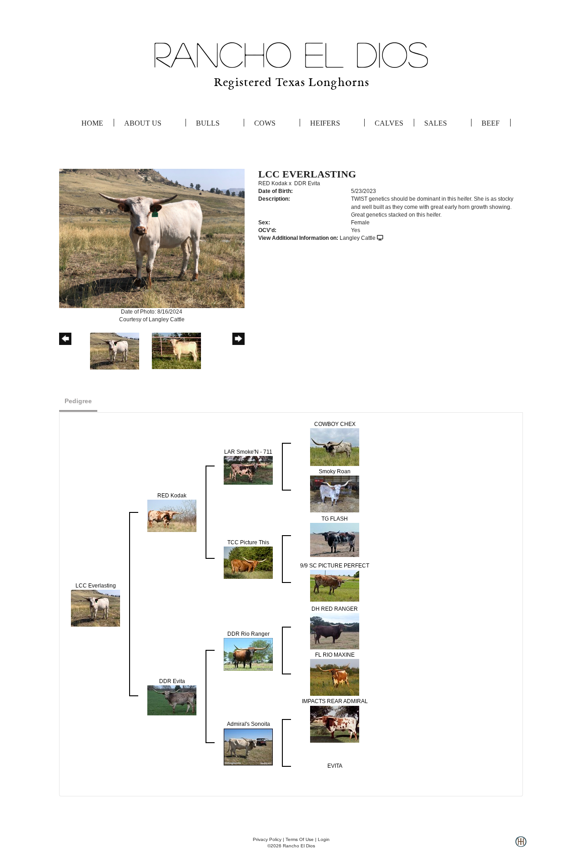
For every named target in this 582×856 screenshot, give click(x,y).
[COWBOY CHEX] (334, 447)
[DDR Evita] (171, 700)
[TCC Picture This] (248, 562)
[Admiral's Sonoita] (248, 746)
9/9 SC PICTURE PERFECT (334, 565)
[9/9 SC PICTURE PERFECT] (334, 585)
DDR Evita (307, 183)
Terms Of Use (300, 839)
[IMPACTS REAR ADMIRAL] (334, 723)
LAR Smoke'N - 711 (248, 452)
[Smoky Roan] (334, 494)
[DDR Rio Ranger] (248, 654)
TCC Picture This (248, 542)
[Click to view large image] (152, 238)
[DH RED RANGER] (334, 631)
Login (324, 839)
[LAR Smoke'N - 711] (248, 470)
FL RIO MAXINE (335, 655)
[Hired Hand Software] (521, 845)
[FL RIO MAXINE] (334, 677)
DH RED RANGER (334, 609)
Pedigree (78, 401)
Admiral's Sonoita (248, 724)
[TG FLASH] (334, 540)
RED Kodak (272, 183)
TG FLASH (334, 519)
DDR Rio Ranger (248, 634)
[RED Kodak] (171, 515)
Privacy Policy (267, 839)
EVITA (334, 766)
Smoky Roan (335, 471)
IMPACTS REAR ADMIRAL (335, 701)
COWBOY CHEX (335, 424)
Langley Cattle (358, 238)
